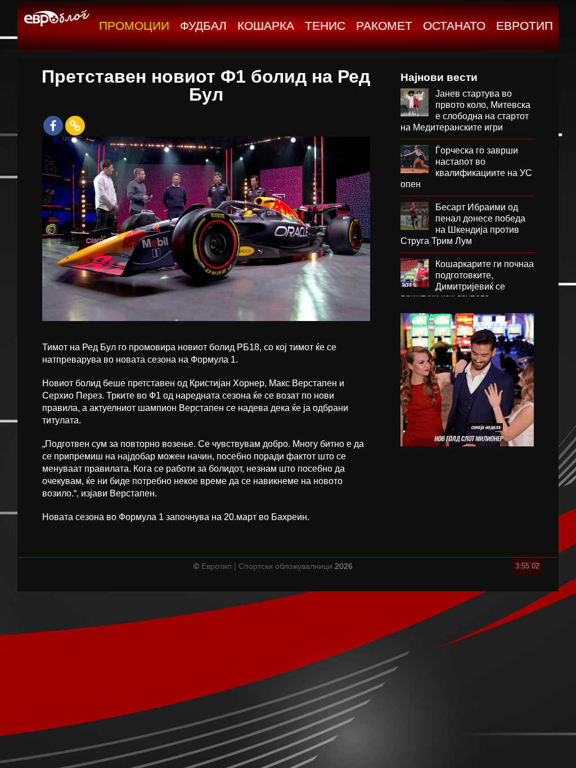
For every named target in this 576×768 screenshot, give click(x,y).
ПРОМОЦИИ (134, 25)
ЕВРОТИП (524, 25)
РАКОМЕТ (384, 25)
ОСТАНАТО (454, 25)
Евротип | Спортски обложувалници (266, 566)
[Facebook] (53, 125)
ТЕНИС (325, 25)
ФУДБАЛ (203, 25)
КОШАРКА (265, 25)
